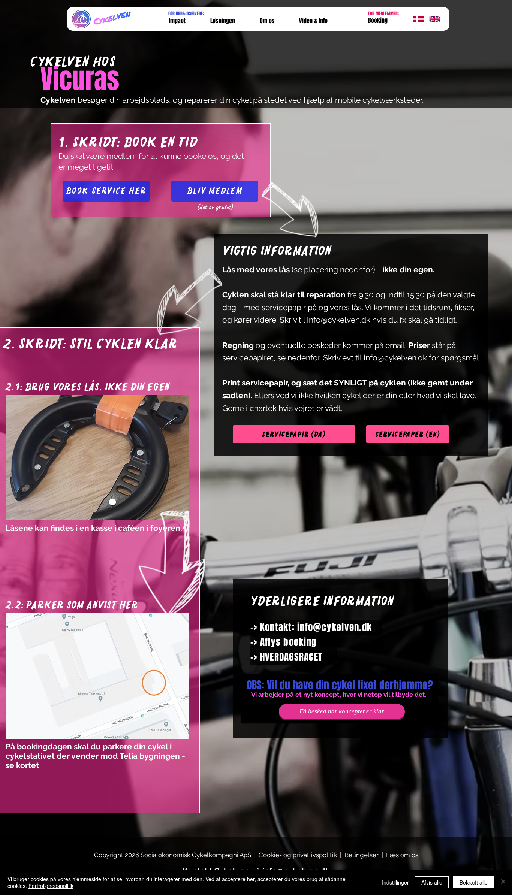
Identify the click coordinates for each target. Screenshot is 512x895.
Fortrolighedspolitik (50, 885)
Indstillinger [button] (395, 882)
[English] (432, 19)
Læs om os (402, 855)
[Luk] (503, 882)
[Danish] (416, 19)
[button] (313, 21)
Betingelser (361, 855)
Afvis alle (431, 882)
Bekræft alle (474, 882)
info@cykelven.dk (338, 319)
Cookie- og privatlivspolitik (298, 855)
